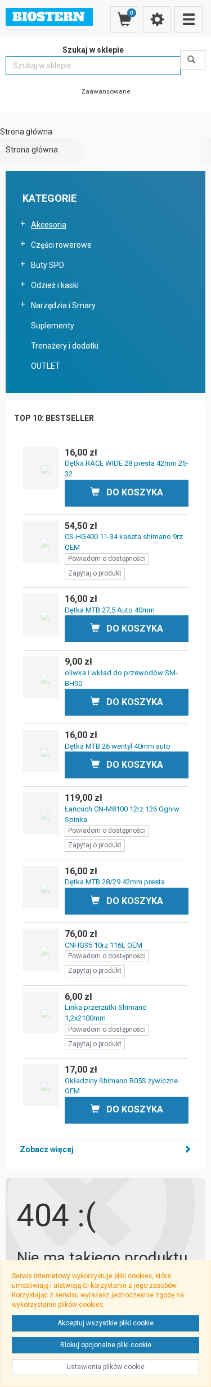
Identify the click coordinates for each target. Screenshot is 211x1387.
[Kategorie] (188, 19)
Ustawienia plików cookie (105, 1367)
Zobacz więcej (47, 1149)
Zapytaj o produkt (95, 573)
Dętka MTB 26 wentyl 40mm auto (117, 746)
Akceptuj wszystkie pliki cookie (105, 1323)
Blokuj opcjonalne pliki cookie (105, 1345)
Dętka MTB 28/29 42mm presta (115, 882)
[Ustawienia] (157, 19)
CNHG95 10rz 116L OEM (103, 945)
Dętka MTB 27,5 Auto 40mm (110, 610)
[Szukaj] (192, 59)
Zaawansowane (105, 91)
